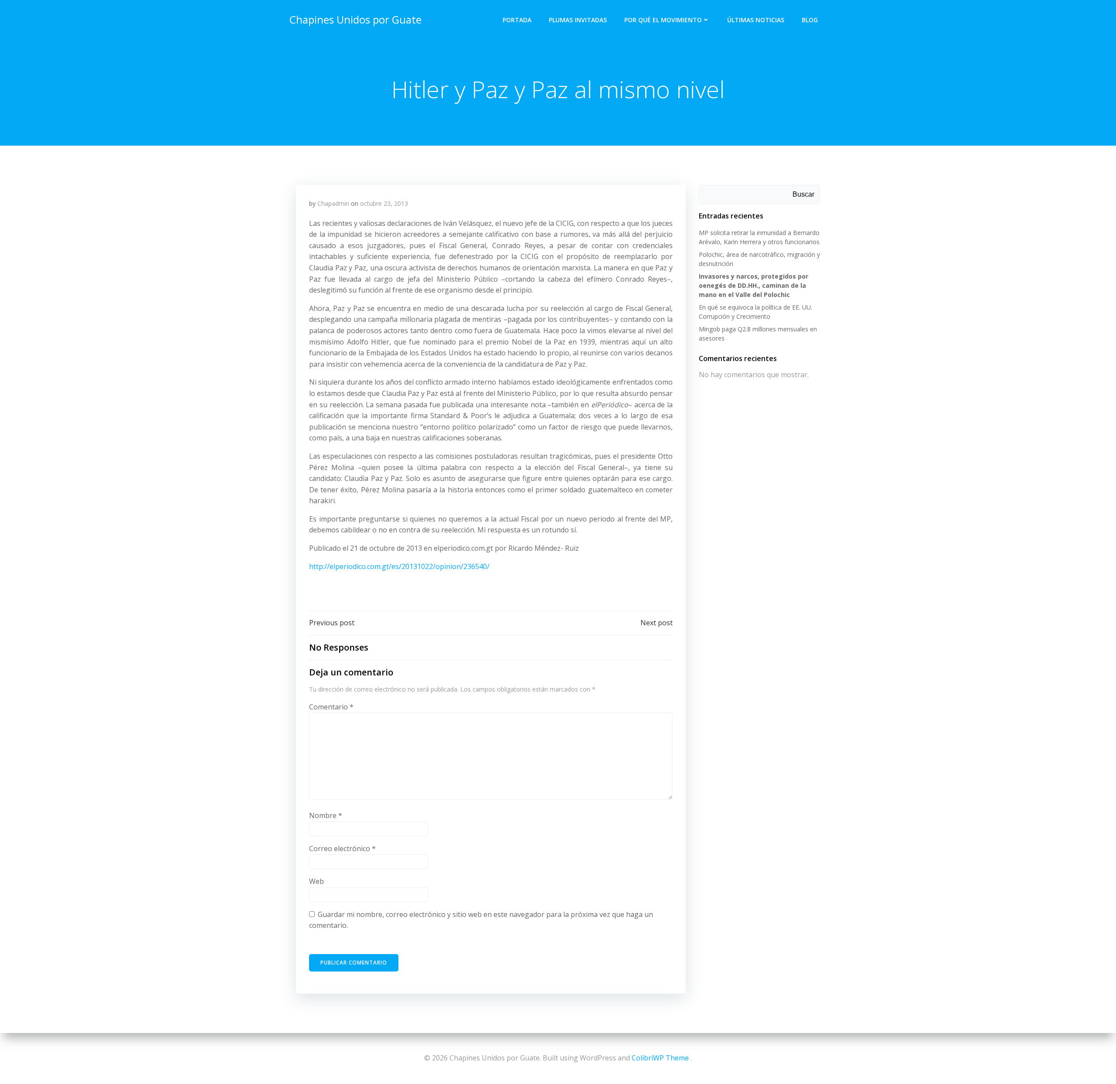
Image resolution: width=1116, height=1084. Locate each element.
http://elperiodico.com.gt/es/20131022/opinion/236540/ (399, 566)
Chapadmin (333, 203)
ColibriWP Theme (660, 1058)
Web (316, 881)
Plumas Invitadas (578, 20)
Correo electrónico (342, 848)
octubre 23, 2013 (384, 203)
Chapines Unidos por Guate (355, 19)
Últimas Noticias (755, 20)
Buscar (803, 194)
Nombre (325, 815)
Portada (517, 20)
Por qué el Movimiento (663, 20)
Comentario (331, 707)
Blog (810, 20)
